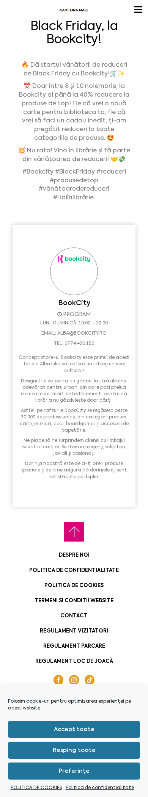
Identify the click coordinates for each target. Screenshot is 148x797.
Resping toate (74, 750)
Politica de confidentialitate (100, 787)
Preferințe (74, 771)
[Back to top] (74, 532)
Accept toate (74, 729)
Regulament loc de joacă (74, 661)
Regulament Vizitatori (74, 630)
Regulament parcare (74, 646)
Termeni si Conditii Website (74, 600)
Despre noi (74, 555)
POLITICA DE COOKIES (36, 787)
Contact (74, 615)
